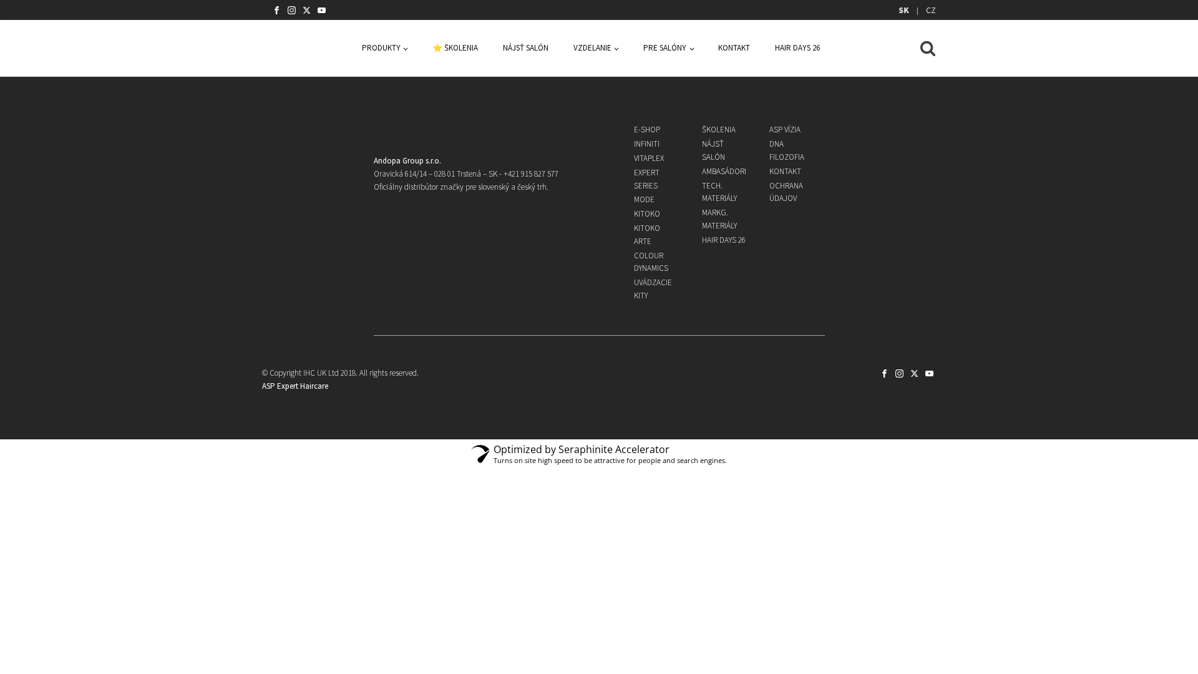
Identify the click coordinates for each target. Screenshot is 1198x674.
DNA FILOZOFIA (786, 150)
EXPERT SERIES (647, 179)
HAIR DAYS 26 (797, 47)
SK (903, 10)
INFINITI (647, 144)
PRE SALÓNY (664, 47)
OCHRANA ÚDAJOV (786, 192)
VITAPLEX (649, 158)
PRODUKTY (381, 47)
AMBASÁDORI (724, 171)
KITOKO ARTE (647, 235)
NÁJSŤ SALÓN (525, 47)
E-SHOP (647, 129)
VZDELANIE (592, 47)
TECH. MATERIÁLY (719, 192)
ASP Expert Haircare (295, 386)
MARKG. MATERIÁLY (719, 219)
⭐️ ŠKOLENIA (455, 47)
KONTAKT (734, 47)
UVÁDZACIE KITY (653, 289)
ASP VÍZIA (785, 129)
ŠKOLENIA (719, 129)
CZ (931, 10)
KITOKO (647, 213)
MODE (644, 199)
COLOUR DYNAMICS (651, 262)
